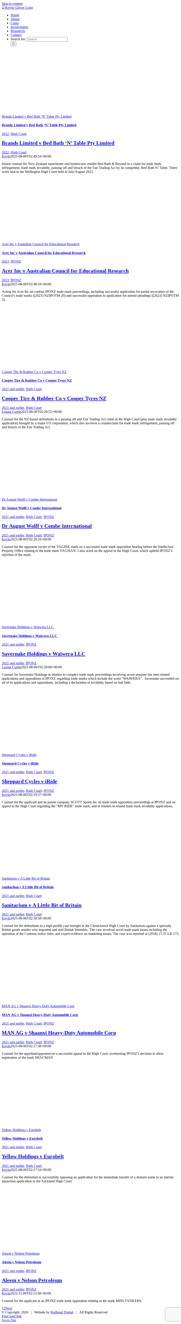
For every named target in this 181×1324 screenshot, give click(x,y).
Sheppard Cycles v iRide (19, 755)
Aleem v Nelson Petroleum (21, 1253)
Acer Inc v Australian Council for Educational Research (40, 244)
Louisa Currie (11, 412)
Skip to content (12, 3)
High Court (18, 134)
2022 (5, 134)
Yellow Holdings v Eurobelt (21, 1130)
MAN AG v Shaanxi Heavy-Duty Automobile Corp (38, 1006)
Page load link (12, 1316)
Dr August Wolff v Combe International (29, 499)
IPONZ (16, 261)
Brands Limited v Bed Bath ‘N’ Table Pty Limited (37, 116)
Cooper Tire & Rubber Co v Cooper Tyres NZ (34, 372)
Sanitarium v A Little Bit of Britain (26, 878)
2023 (5, 261)
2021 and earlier (13, 389)
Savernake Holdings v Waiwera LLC (28, 627)
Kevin (6, 156)
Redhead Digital (62, 1312)
